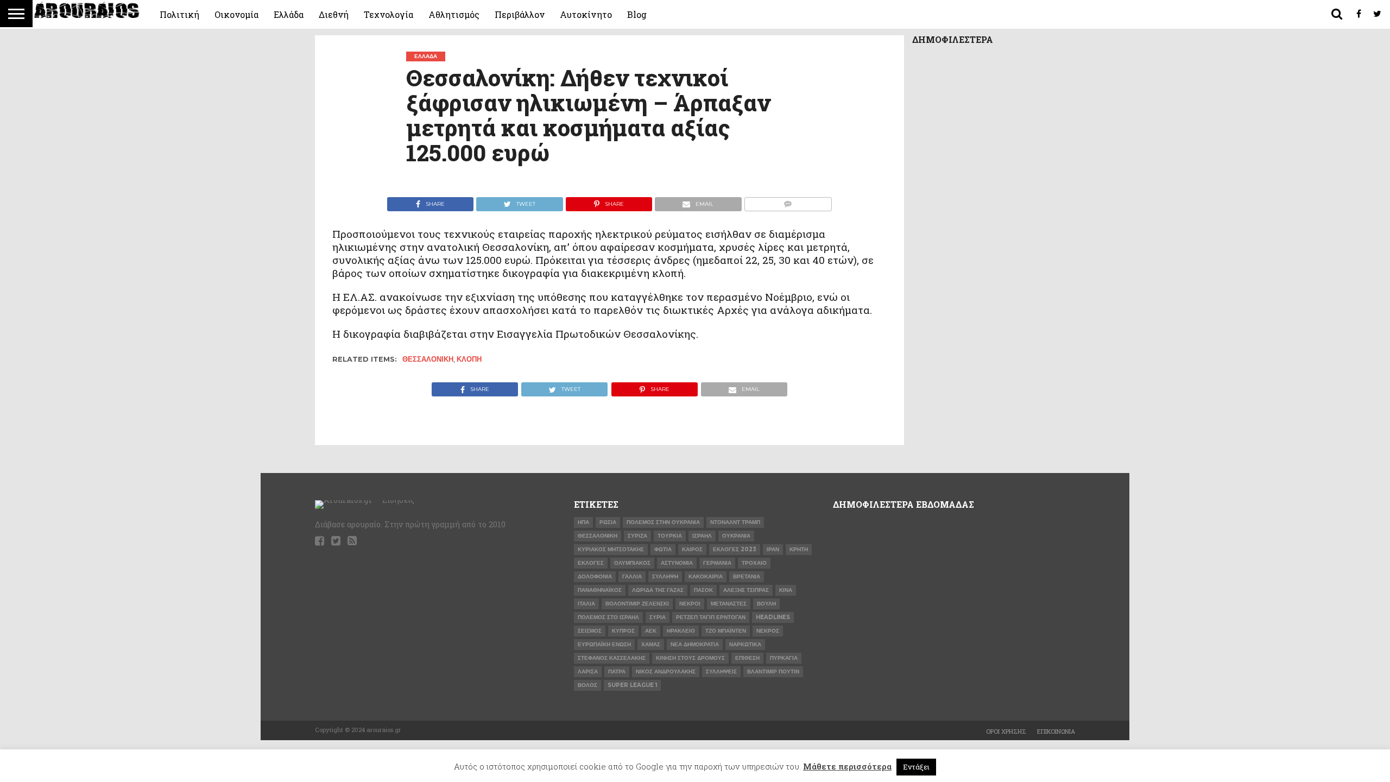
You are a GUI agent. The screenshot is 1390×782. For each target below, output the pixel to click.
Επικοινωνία (1056, 731)
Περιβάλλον (520, 14)
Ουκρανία (736, 535)
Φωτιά (663, 549)
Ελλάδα (289, 14)
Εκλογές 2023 (734, 549)
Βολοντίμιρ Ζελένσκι (637, 603)
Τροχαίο (754, 562)
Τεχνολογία (388, 14)
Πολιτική (179, 14)
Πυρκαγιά (784, 657)
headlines (773, 617)
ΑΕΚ (650, 630)
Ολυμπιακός (632, 562)
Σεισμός (590, 630)
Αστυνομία (677, 562)
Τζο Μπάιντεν (725, 630)
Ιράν (773, 549)
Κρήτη (798, 549)
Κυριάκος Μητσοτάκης (611, 549)
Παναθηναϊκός (600, 590)
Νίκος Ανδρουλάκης (666, 671)
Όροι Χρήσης (1006, 731)
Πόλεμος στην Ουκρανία (663, 522)
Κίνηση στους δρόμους (690, 657)
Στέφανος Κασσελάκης (612, 657)
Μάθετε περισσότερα (847, 766)
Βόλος (587, 685)
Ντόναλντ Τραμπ (735, 522)
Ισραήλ (702, 535)
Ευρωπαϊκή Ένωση (604, 644)
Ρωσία (607, 522)
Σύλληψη (665, 576)
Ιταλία (586, 603)
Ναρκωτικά (745, 644)
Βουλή (766, 603)
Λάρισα (588, 671)
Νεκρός (767, 630)
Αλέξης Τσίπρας (746, 590)
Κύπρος (623, 630)
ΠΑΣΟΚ (703, 590)
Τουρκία (670, 535)
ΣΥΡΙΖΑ (637, 535)
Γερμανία (717, 562)
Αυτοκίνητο (586, 14)
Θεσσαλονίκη (427, 359)
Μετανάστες (729, 603)
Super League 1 (632, 685)
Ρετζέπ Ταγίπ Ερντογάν (710, 617)
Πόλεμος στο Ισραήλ (608, 617)
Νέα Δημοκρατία (695, 644)
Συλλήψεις (721, 671)
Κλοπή (469, 359)
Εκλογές (591, 562)
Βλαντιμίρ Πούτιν (773, 671)
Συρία (657, 617)
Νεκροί (689, 603)
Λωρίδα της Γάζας (658, 590)
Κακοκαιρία (705, 576)
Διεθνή (334, 14)
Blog (637, 14)
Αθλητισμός (453, 14)
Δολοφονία (595, 576)
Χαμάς (650, 644)
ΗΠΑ (583, 522)
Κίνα (785, 590)
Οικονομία (236, 14)
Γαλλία (632, 576)
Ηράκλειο (681, 630)
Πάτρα (617, 671)
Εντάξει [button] (916, 767)
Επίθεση (747, 657)
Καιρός (692, 549)
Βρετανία (746, 576)
